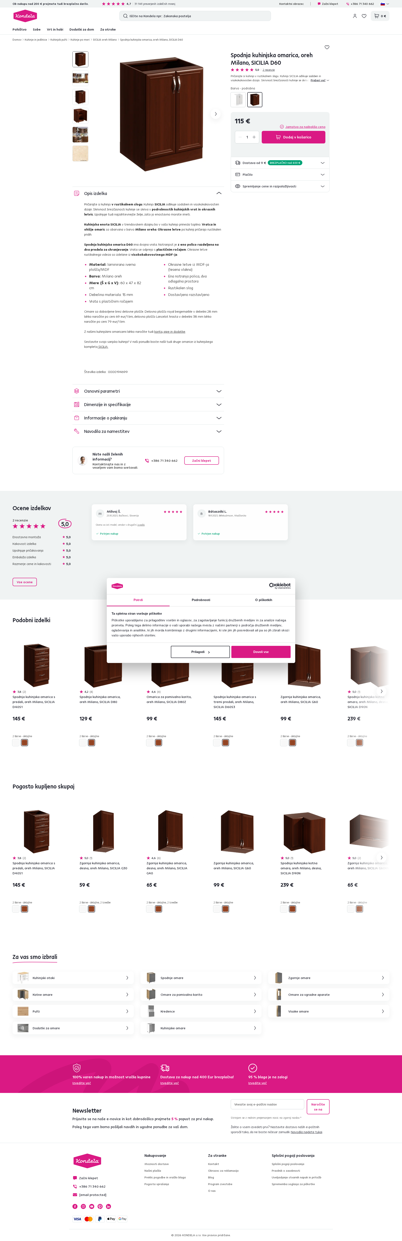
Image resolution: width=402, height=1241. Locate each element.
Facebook (74, 1206)
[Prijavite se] (354, 15)
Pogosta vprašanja (156, 1184)
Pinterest (100, 1206)
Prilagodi (198, 652)
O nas (212, 1191)
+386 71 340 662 (362, 3)
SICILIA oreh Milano (105, 39)
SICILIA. (103, 346)
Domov (17, 39)
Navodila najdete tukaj (306, 1132)
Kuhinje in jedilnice (36, 39)
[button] (280, 163)
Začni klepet (330, 3)
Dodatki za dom (82, 29)
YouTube (91, 1206)
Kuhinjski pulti (58, 39)
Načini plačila (152, 1171)
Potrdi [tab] (138, 600)
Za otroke (108, 29)
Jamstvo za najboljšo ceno (305, 126)
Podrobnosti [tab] (201, 600)
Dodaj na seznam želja (327, 47)
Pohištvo (20, 29)
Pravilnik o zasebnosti (286, 1171)
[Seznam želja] (364, 15)
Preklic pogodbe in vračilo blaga (165, 1177)
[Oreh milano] (254, 99)
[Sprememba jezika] (385, 3)
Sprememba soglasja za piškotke (293, 1184)
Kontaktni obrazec (291, 3)
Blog (211, 1177)
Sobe (37, 29)
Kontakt (213, 1164)
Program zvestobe (220, 1184)
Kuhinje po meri (80, 39)
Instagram (83, 1206)
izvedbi (141, 524)
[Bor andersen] (238, 99)
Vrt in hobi (55, 29)
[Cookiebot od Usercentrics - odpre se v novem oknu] (272, 586)
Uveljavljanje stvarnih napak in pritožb (296, 1177)
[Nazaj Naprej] (36, 666)
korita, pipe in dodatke (169, 331)
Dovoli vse (261, 652)
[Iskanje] (124, 16)
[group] (161, 114)
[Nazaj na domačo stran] (25, 16)
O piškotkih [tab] (263, 600)
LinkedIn (108, 1206)
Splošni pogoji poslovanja (288, 1164)
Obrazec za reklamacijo (223, 1171)
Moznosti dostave (156, 1164)
